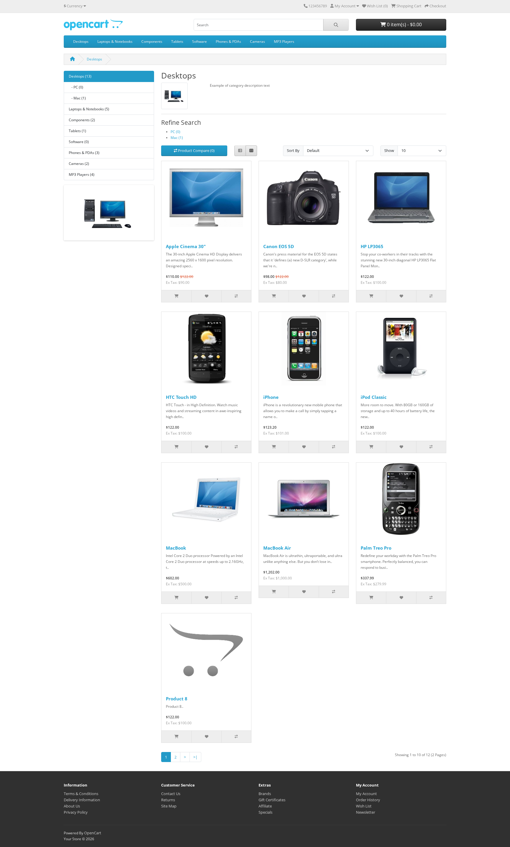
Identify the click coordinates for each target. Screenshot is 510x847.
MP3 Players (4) (81, 174)
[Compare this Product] (236, 296)
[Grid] (251, 150)
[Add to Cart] (176, 296)
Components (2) (82, 119)
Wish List (364, 806)
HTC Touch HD (181, 397)
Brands (265, 793)
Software (199, 41)
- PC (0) (76, 87)
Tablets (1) (77, 130)
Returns (168, 799)
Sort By (293, 150)
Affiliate (265, 806)
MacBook (176, 548)
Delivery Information (82, 799)
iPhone (271, 397)
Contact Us (170, 793)
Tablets (177, 41)
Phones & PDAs (228, 41)
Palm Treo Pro (376, 548)
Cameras (257, 41)
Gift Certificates (272, 799)
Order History (368, 799)
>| (195, 757)
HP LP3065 (372, 246)
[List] (240, 150)
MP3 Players (284, 41)
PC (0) (175, 131)
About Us (72, 806)
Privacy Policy (76, 812)
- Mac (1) (77, 98)
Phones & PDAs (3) (84, 152)
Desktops (81, 41)
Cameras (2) (79, 163)
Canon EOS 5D (278, 246)
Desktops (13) (80, 76)
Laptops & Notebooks (115, 41)
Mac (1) (177, 137)
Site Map (168, 806)
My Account (366, 793)
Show (389, 150)
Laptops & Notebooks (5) (89, 109)
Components (151, 41)
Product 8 (176, 699)
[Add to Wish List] (206, 296)
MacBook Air (277, 548)
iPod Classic (374, 397)
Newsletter (365, 812)
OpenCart (92, 832)
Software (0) (79, 141)
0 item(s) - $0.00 (404, 24)
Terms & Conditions (81, 793)
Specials (265, 812)
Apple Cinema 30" (186, 246)
